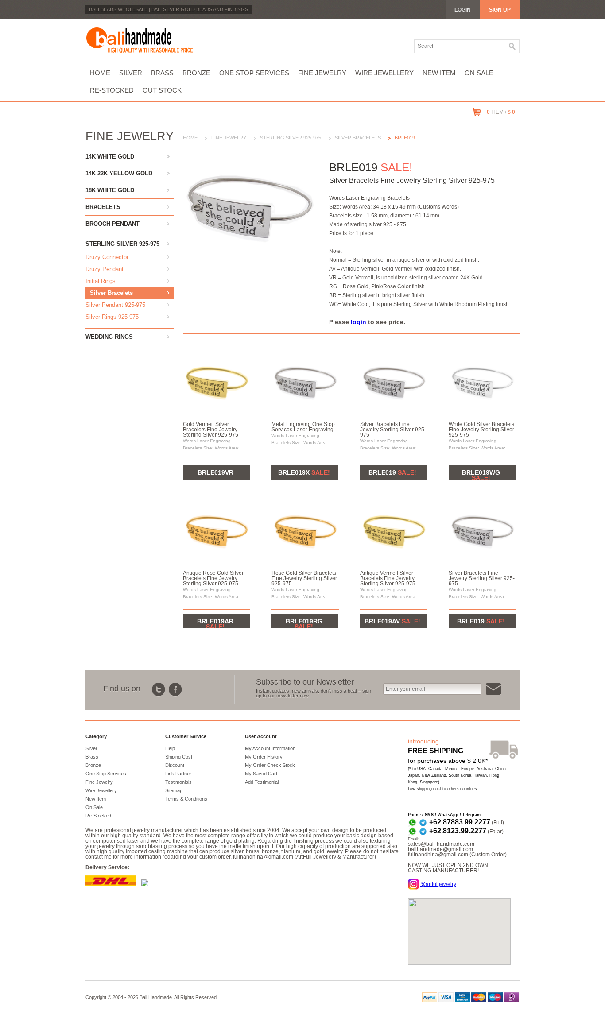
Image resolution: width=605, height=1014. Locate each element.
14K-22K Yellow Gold (118, 173)
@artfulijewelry (438, 884)
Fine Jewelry (322, 73)
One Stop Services (254, 73)
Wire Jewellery (384, 73)
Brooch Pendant (112, 224)
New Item (439, 73)
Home (100, 73)
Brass (162, 73)
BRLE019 (405, 137)
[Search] (512, 46)
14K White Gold (109, 156)
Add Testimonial (262, 782)
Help (170, 748)
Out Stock (162, 90)
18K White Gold (109, 190)
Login (462, 10)
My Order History (264, 756)
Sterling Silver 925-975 (122, 244)
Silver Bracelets (111, 293)
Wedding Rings (109, 337)
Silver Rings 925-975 (112, 317)
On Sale (479, 73)
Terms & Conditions (186, 798)
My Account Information (270, 748)
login (358, 321)
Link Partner (178, 773)
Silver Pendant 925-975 (115, 305)
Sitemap (173, 790)
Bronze (196, 73)
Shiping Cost (178, 756)
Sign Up (500, 10)
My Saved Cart (261, 773)
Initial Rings (100, 281)
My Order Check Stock (270, 765)
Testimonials (178, 782)
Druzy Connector (106, 257)
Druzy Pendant (104, 269)
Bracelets (102, 207)
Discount (174, 765)
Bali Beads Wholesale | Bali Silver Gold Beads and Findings (168, 9)
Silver (130, 73)
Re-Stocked (112, 90)
